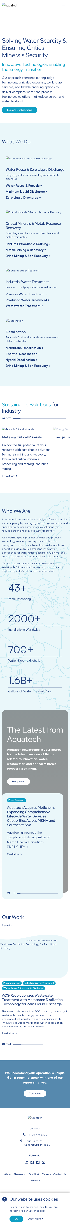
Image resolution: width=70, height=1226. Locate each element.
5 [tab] (47, 418)
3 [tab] (31, 418)
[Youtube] (43, 1162)
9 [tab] (49, 893)
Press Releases (16, 800)
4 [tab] (39, 418)
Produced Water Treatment (26, 300)
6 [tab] (54, 418)
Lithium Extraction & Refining (27, 244)
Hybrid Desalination (20, 360)
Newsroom (20, 1174)
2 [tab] (24, 418)
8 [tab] (45, 893)
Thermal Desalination (21, 354)
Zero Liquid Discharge (22, 197)
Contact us (35, 1093)
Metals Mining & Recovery (25, 250)
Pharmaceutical (11, 983)
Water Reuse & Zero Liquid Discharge (23, 988)
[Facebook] (32, 1162)
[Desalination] (35, 344)
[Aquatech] (9, 5)
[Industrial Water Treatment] (35, 289)
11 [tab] (56, 893)
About (7, 1174)
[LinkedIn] (26, 1162)
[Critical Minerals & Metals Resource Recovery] (35, 235)
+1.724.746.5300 (37, 1134)
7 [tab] (61, 418)
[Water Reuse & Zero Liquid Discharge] (35, 178)
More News (18, 781)
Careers (46, 1174)
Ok (16, 1218)
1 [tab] (16, 418)
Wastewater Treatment (23, 306)
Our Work (34, 1174)
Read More (13, 854)
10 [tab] (52, 893)
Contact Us (59, 1174)
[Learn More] (26, 452)
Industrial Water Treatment (39, 983)
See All (6, 925)
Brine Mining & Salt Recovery (27, 256)
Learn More (34, 1218)
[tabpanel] (26, 452)
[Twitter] (37, 1162)
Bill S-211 (35, 1180)
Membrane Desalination (23, 348)
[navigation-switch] (63, 5)
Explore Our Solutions (19, 110)
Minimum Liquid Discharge (25, 191)
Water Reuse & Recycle (23, 185)
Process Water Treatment (25, 294)
